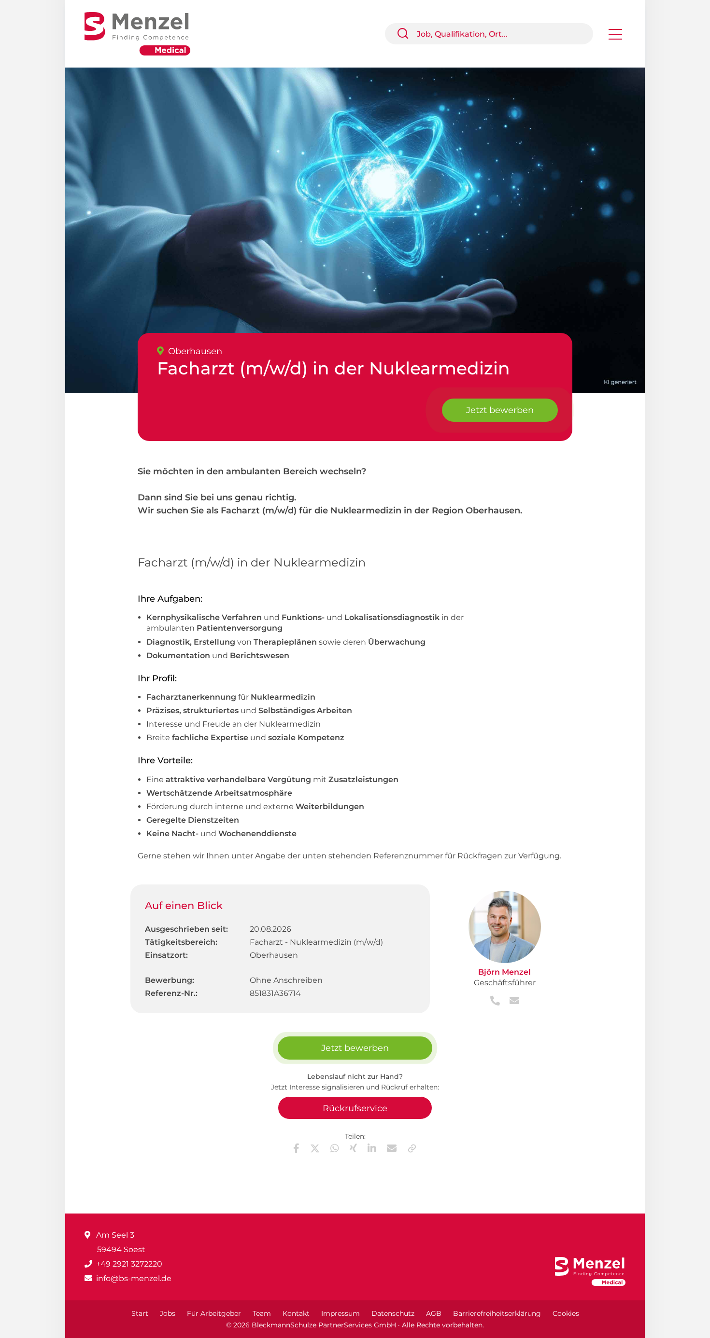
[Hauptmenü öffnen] (615, 37)
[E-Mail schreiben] (510, 1001)
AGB (433, 1313)
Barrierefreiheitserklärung (497, 1313)
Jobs (167, 1313)
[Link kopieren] (412, 1148)
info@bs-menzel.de (133, 1278)
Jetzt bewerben (500, 410)
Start (139, 1313)
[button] (407, 33)
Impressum (340, 1313)
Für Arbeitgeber (214, 1313)
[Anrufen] (496, 1001)
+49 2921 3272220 (129, 1264)
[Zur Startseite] (145, 33)
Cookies (566, 1313)
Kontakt (296, 1313)
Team (262, 1313)
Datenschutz (392, 1313)
